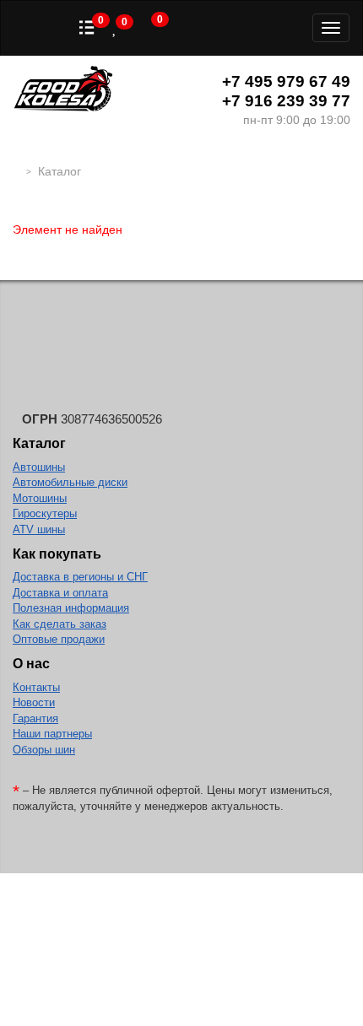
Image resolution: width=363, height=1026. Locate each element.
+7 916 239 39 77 (286, 101)
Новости (34, 702)
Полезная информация (71, 608)
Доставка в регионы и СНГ (80, 576)
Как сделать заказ (59, 624)
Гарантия (35, 718)
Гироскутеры (45, 513)
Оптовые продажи (59, 639)
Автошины (39, 467)
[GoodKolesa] (17, 171)
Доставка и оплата (60, 592)
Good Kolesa (63, 90)
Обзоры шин (44, 749)
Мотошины (40, 498)
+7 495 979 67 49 (286, 81)
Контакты (36, 687)
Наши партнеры (52, 733)
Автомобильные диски (70, 482)
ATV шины (39, 529)
